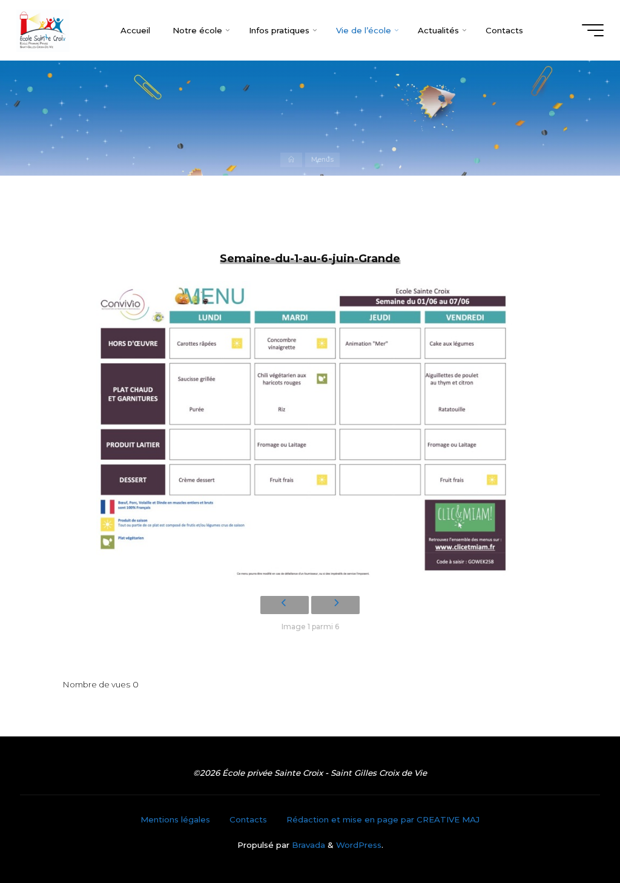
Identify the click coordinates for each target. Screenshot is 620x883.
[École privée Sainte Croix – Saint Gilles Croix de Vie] (43, 30)
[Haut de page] (573, 836)
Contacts (248, 819)
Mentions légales (175, 819)
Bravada (307, 845)
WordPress (358, 845)
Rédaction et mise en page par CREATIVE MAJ (383, 819)
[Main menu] (593, 30)
